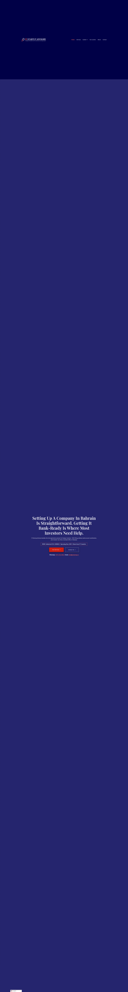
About (99, 39)
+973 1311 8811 (60, 555)
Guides (84, 39)
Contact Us (71, 549)
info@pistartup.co (74, 555)
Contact (105, 39)
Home (73, 39)
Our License (93, 39)
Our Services (55, 549)
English (14, 990)
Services (79, 39)
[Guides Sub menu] (87, 39)
